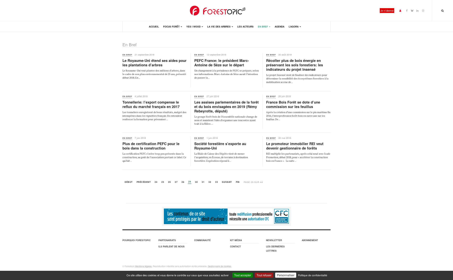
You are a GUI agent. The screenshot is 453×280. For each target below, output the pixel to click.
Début (129, 182)
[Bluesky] (412, 10)
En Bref (263, 26)
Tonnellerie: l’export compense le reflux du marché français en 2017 (151, 104)
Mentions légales (143, 266)
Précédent (144, 182)
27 (176, 182)
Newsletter (274, 240)
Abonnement (310, 240)
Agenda (279, 26)
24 (156, 182)
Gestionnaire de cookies (219, 266)
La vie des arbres (219, 26)
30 (196, 182)
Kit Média (236, 240)
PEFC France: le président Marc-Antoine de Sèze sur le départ (221, 62)
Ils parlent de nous (171, 246)
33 (216, 182)
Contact (235, 246)
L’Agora (294, 26)
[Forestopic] (217, 10)
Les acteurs (245, 26)
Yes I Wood (193, 26)
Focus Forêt (171, 26)
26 (169, 182)
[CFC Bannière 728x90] (226, 216)
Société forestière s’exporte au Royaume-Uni (220, 146)
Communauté (202, 240)
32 (209, 182)
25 (162, 182)
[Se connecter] (400, 10)
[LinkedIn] (417, 10)
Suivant (227, 182)
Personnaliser (285, 275)
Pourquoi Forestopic (136, 240)
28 (183, 182)
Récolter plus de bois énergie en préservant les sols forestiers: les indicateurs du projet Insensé (294, 65)
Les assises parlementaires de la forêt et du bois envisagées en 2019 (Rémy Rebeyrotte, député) (226, 106)
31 (203, 182)
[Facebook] (406, 10)
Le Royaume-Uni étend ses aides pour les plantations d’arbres (154, 62)
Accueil (154, 26)
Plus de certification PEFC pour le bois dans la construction (150, 146)
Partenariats (167, 240)
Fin (238, 182)
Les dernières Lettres (275, 248)
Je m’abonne (387, 10)
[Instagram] (423, 10)
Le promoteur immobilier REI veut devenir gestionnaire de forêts (294, 146)
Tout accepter (242, 275)
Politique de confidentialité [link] (312, 275)
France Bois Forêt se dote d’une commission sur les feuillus (293, 104)
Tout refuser (264, 275)
